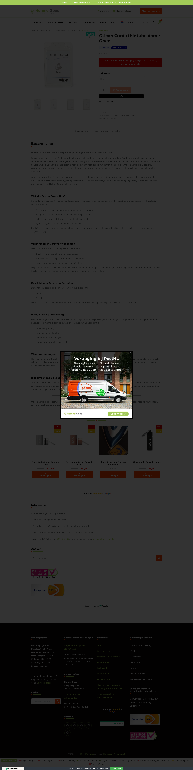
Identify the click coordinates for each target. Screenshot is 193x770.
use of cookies (104, 768)
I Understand (117, 768)
